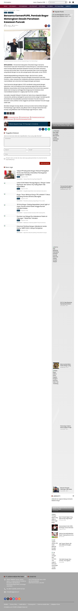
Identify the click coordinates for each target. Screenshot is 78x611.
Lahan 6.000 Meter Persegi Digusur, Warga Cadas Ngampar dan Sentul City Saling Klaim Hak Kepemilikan (33, 184)
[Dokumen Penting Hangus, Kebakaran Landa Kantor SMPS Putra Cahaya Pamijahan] (10, 229)
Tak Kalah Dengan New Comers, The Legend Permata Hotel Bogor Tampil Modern (66, 559)
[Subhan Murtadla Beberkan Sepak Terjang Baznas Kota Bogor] (55, 535)
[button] (65, 2)
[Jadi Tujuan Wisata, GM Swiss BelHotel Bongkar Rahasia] (55, 545)
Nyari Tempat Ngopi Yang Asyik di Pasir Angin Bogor (66, 517)
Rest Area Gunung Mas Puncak (23, 119)
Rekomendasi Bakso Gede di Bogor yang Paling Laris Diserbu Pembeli (65, 365)
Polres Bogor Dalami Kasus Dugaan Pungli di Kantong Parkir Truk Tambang (66, 426)
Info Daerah (10, 12)
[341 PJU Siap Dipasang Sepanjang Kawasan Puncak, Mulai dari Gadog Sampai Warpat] (56, 303)
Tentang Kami (31, 604)
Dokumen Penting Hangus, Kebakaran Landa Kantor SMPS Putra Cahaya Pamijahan (32, 227)
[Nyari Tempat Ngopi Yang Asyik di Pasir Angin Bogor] (55, 518)
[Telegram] (46, 129)
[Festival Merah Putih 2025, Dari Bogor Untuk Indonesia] (55, 528)
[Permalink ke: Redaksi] (5, 25)
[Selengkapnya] (73, 496)
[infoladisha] (7, 2)
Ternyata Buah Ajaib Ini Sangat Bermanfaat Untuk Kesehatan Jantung (66, 186)
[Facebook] (40, 129)
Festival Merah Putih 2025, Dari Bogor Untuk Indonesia (66, 526)
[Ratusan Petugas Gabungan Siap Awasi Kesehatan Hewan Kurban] (56, 489)
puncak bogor (9, 119)
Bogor (5, 12)
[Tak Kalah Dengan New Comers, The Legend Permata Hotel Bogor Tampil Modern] (55, 560)
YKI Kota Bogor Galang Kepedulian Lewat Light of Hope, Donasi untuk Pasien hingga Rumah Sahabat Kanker (33, 206)
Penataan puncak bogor (38, 117)
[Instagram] (16, 599)
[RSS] (19, 599)
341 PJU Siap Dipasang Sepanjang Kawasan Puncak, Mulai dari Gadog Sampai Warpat (66, 303)
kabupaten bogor (14, 117)
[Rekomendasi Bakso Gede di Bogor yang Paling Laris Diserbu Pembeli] (56, 366)
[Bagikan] (49, 26)
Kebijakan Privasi (55, 604)
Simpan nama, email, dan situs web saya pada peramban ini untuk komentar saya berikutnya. (26, 158)
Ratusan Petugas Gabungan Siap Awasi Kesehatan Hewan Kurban (66, 488)
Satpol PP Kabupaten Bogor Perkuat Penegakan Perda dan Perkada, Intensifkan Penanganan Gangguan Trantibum (33, 173)
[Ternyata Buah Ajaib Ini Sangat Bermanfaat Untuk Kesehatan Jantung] (56, 187)
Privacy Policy (13, 604)
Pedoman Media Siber (43, 604)
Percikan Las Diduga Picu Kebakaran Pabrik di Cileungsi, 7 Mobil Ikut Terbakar (32, 217)
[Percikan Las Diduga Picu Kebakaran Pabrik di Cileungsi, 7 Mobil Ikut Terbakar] (10, 219)
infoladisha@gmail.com (13, 592)
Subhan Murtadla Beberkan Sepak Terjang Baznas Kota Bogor (66, 534)
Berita (18, 176)
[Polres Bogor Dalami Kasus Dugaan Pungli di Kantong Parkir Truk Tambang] (56, 427)
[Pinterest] (11, 599)
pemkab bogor (25, 117)
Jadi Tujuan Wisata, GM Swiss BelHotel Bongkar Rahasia (65, 544)
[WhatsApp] (49, 129)
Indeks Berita (22, 604)
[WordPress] (13, 599)
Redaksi (9, 25)
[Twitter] (43, 129)
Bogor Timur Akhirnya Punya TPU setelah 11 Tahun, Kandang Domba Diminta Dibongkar (33, 195)
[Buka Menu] (73, 2)
